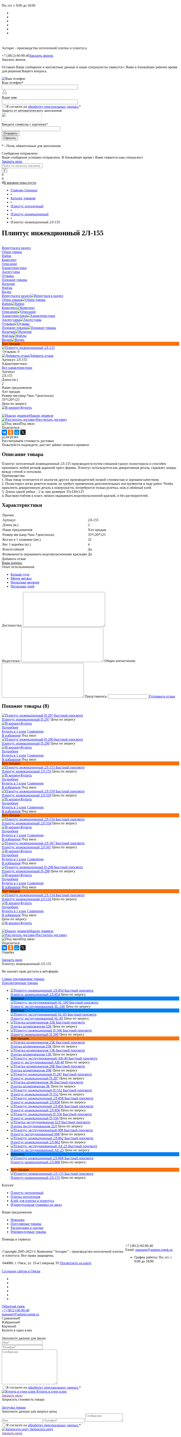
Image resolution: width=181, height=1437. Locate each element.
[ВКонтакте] (4, 432)
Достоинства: (12, 625)
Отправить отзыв (162, 696)
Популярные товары (26, 1224)
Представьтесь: (96, 696)
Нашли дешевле (41, 415)
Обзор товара (12, 300)
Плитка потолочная (25, 1197)
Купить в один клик (51, 1391)
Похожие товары (14, 328)
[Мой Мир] (16, 432)
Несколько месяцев (25, 582)
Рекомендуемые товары (28, 1232)
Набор (6, 304)
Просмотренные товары (20, 983)
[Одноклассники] (10, 432)
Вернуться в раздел (16, 296)
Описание (9, 312)
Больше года (20, 574)
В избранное (11, 735)
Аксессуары (11, 320)
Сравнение (35, 731)
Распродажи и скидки (27, 1228)
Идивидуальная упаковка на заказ (36, 1205)
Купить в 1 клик (14, 731)
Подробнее (10, 727)
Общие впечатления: (120, 661)
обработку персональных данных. (53, 106)
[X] (23, 432)
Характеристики (14, 316)
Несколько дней (22, 586)
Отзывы (8, 324)
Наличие (8, 332)
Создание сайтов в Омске (21, 1271)
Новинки (18, 1220)
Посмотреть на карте (75, 1263)
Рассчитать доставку (51, 419)
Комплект (9, 308)
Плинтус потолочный (27, 1193)
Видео (6, 340)
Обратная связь (13, 1306)
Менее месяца (21, 578)
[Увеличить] (28, 348)
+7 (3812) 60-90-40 (15, 1310)
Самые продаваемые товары (23, 979)
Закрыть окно (12, 161)
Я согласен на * (43, 1387)
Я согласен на (43, 106)
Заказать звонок (41, 55)
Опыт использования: (18, 567)
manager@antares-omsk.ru (154, 1250)
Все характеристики (17, 368)
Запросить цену (41, 1429)
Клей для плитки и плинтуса (32, 1201)
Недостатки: (11, 661)
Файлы (7, 336)
